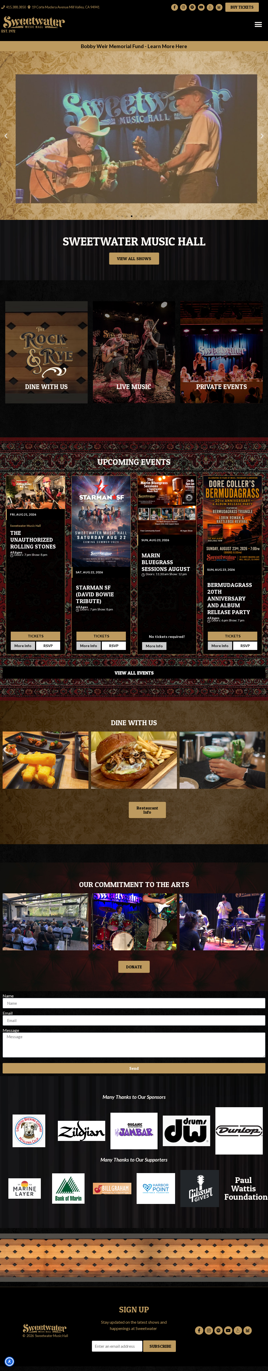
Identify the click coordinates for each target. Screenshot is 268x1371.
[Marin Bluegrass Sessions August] (166, 505)
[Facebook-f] (174, 7)
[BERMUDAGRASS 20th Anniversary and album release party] (232, 520)
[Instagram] (183, 7)
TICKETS (35, 636)
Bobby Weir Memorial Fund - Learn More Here (134, 46)
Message (11, 1030)
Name (8, 996)
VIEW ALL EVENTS (134, 673)
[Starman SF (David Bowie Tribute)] (101, 521)
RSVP (48, 645)
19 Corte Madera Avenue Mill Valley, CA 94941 (65, 7)
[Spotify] (192, 7)
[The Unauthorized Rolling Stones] (35, 492)
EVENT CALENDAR (134, 363)
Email (8, 1013)
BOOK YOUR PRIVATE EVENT (221, 363)
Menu (46, 357)
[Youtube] (201, 7)
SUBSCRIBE (160, 1346)
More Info (22, 645)
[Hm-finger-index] (210, 7)
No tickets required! (167, 636)
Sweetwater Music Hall (33, 558)
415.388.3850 (16, 7)
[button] (258, 24)
